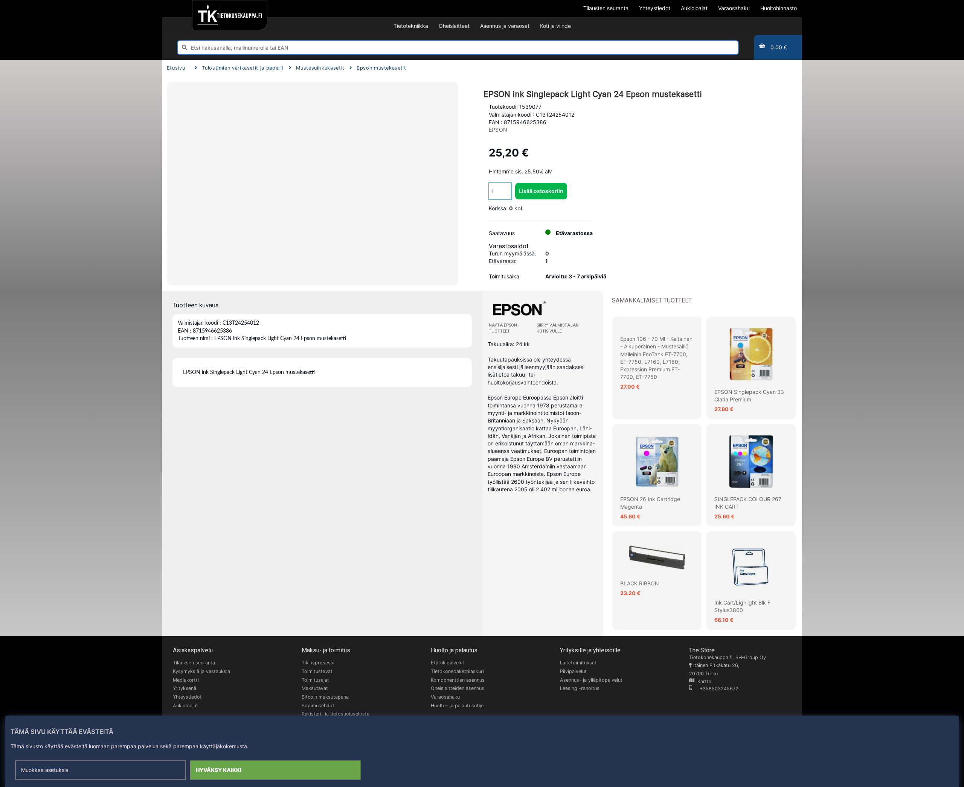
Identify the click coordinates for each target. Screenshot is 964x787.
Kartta (702, 681)
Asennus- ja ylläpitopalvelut (591, 680)
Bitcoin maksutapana (325, 697)
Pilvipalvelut (573, 671)
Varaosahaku (445, 697)
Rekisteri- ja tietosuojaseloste (335, 714)
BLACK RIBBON (639, 583)
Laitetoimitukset (578, 662)
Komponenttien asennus (458, 680)
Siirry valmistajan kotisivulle (558, 328)
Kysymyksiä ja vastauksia (201, 671)
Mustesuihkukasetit (320, 68)
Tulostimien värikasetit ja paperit (243, 68)
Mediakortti (186, 680)
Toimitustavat (317, 671)
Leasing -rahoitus (579, 688)
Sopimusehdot (318, 705)
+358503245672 (715, 688)
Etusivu (176, 68)
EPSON (498, 129)
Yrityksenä (184, 688)
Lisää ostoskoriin (541, 191)
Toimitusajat (315, 680)
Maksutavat (315, 688)
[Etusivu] (229, 15)
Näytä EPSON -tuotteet (504, 328)
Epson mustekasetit (381, 68)
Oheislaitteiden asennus (457, 688)
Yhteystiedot (187, 697)
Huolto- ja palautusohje (457, 705)
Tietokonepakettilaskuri (457, 671)
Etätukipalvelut (447, 662)
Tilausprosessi (318, 662)
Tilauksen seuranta (194, 662)
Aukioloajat (185, 705)
